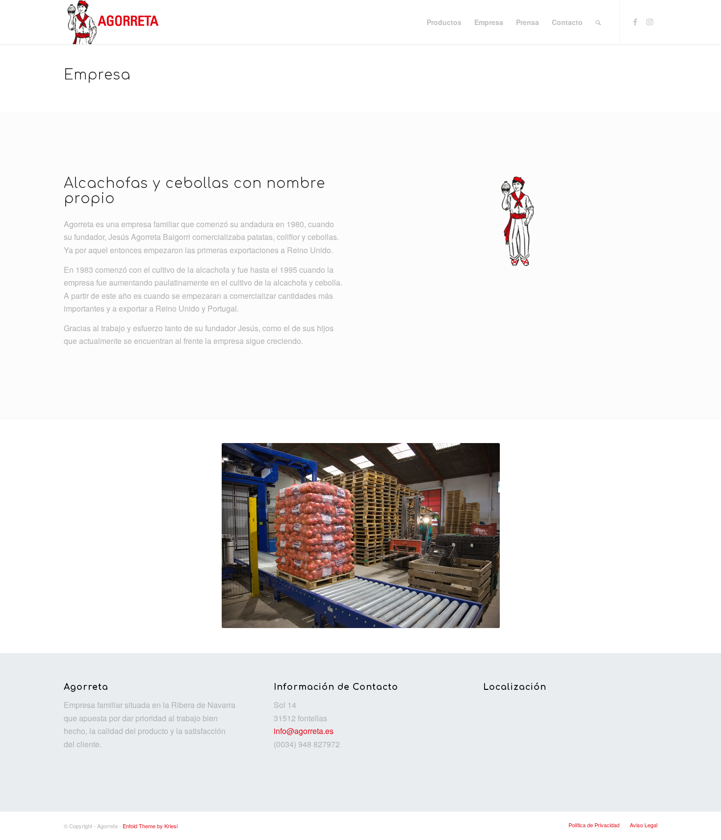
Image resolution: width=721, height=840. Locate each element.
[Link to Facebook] (635, 21)
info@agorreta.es (304, 730)
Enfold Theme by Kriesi (150, 826)
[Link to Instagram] (650, 21)
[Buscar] (598, 22)
